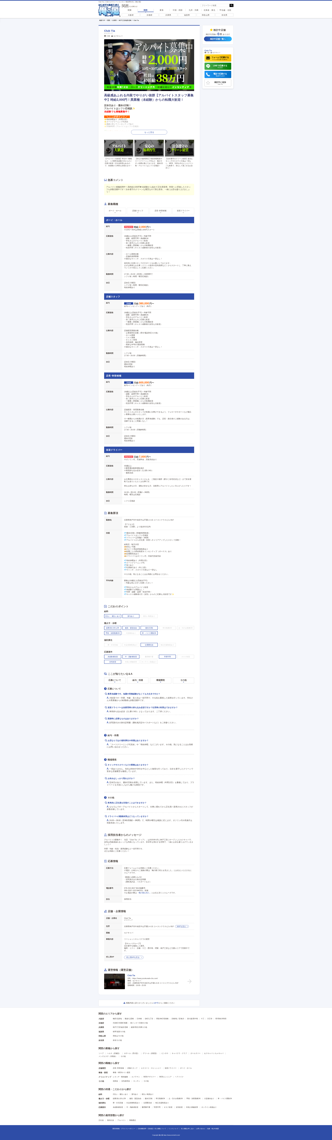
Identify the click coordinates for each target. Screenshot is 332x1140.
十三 (202, 1019)
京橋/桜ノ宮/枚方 (177, 1019)
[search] (215, 5)
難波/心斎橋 (129, 1019)
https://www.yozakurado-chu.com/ (145, 978)
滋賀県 (187, 15)
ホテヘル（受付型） (131, 1053)
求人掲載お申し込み (187, 1128)
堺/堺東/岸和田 (220, 1019)
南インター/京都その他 (139, 1023)
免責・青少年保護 (213, 1128)
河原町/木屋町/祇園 (120, 1023)
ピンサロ (164, 1053)
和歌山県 (206, 15)
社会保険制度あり (133, 1103)
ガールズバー (195, 1053)
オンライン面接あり (209, 1107)
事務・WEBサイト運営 (121, 1072)
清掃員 (115, 1081)
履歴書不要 (146, 1107)
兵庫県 (168, 15)
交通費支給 (147, 1103)
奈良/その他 (117, 1040)
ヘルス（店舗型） (114, 1053)
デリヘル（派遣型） (150, 1053)
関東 (130, 10)
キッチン (136, 1081)
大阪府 (131, 15)
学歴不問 (157, 1107)
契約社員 (110, 1120)
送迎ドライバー (171, 1068)
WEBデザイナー (149, 1077)
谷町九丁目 (149, 1019)
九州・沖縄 (193, 10)
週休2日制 (148, 1098)
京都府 (149, 15)
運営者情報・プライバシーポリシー (123, 1128)
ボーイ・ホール (186, 1068)
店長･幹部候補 (118, 1068)
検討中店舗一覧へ (218, 39)
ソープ (101, 1053)
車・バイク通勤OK (225, 1098)
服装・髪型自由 (135, 1098)
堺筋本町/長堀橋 (162, 1019)
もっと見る (149, 132)
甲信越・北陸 (225, 10)
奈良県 (224, 15)
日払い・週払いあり (120, 1094)
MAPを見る (181, 926)
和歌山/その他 (118, 1036)
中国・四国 (177, 10)
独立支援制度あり (162, 1103)
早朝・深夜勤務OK (193, 1098)
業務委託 (132, 1120)
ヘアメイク (179, 1077)
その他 (123, 1056)
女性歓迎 (179, 1107)
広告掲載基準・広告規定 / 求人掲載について (152, 1128)
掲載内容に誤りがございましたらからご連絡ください (150, 1003)
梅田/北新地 (117, 1019)
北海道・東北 (209, 10)
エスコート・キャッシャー (151, 1068)
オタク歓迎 (168, 1107)
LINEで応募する (220, 66)
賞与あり (135, 1094)
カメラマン (136, 1077)
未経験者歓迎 (118, 1107)
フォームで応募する (220, 58)
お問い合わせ (200, 1128)
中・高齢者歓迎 (132, 1107)
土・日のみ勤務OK (176, 1098)
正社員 (101, 1120)
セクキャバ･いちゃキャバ (213, 1053)
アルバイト (121, 1120)
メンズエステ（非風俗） (108, 1056)
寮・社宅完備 (118, 1103)
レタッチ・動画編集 (120, 1077)
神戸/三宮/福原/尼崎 (120, 1027)
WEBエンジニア (165, 1077)
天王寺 (209, 1019)
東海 (162, 10)
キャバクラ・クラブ (179, 1053)
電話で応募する (220, 75)
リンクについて (173, 1128)
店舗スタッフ (132, 1068)
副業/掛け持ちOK (119, 1098)
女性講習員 (125, 1081)
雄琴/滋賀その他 (119, 1032)
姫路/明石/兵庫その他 (139, 1027)
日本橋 (139, 1019)
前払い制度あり (148, 1094)
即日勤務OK (160, 1098)
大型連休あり (209, 1098)
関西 (146, 10)
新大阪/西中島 (192, 1019)
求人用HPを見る (133, 957)
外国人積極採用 (192, 1107)
